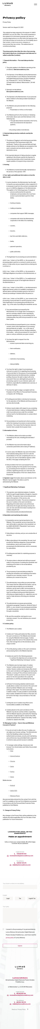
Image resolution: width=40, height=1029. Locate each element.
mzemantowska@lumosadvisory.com (21, 855)
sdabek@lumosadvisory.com (21, 865)
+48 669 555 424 (21, 854)
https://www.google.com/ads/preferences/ (19, 511)
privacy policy (10, 937)
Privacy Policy (22, 1009)
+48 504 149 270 (21, 863)
